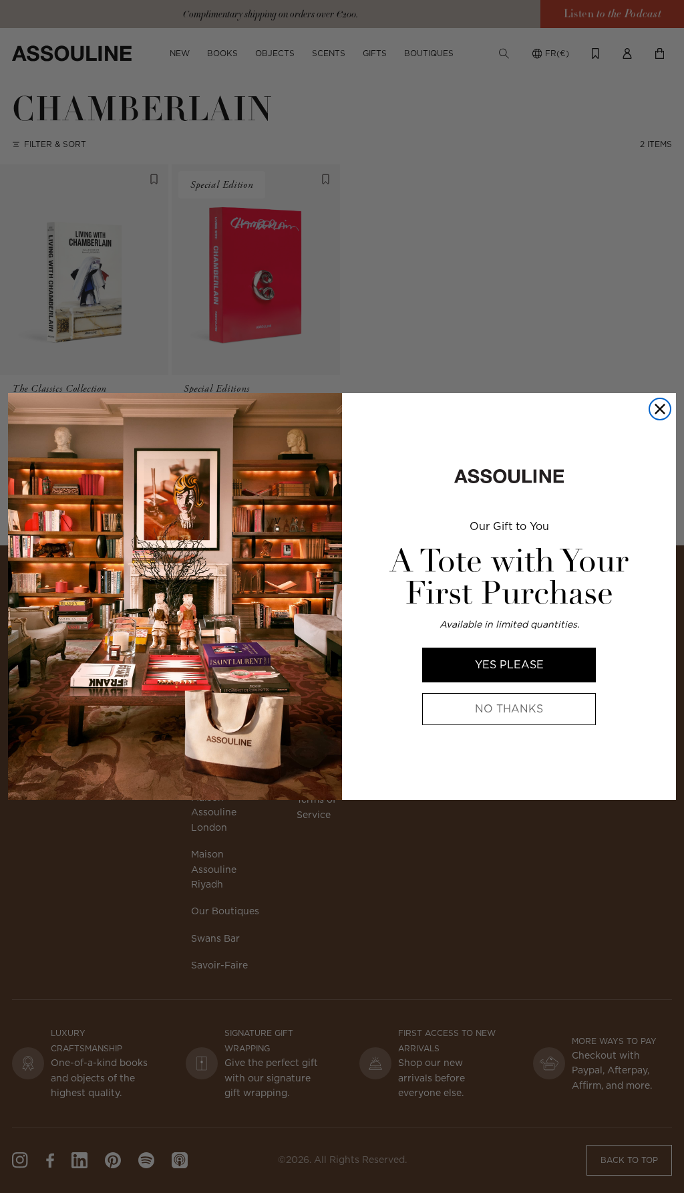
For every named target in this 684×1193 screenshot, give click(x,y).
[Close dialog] (660, 409)
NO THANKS (509, 708)
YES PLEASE (509, 664)
